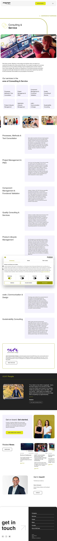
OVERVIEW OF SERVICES (48, 16)
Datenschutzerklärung (46, 271)
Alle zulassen (44, 282)
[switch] (22, 278)
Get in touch (40, 3)
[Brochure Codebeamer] (26, 447)
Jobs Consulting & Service (14, 432)
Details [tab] (28, 260)
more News (7, 449)
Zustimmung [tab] (11, 260)
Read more (22, 463)
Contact (38, 492)
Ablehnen (12, 282)
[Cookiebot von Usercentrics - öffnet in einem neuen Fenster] (48, 257)
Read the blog (11, 362)
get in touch (9, 525)
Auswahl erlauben (28, 282)
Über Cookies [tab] (45, 260)
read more (31, 396)
